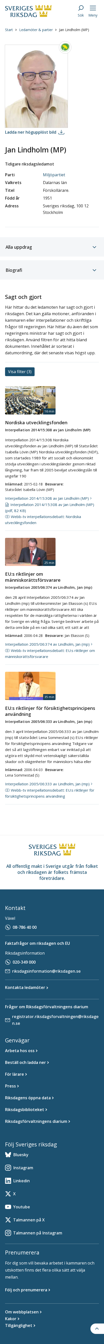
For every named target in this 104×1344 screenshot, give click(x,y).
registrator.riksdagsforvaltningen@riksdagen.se (55, 1020)
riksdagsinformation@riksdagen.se (46, 971)
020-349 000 (24, 962)
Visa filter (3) (20, 371)
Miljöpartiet (54, 175)
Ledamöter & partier (36, 29)
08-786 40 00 (25, 927)
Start (9, 29)
